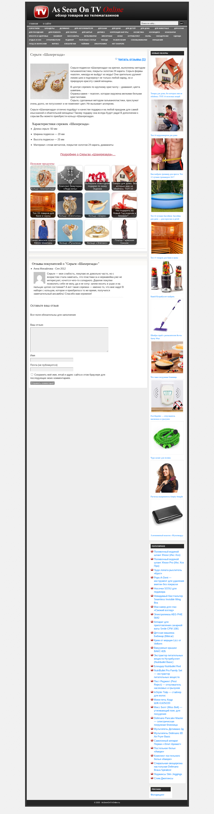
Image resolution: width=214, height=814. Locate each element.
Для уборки (71, 32)
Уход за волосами (38, 44)
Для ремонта (54, 32)
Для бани (102, 28)
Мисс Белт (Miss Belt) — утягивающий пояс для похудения (168, 710)
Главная (33, 23)
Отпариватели (53, 40)
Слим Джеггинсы (163, 778)
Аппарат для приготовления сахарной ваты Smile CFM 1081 (168, 625)
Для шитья (87, 32)
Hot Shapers (118, 44)
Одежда (177, 36)
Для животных (162, 28)
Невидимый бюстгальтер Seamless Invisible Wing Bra (168, 599)
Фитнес (55, 44)
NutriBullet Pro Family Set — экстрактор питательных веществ (168, 674)
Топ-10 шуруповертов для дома (164, 135)
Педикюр (69, 40)
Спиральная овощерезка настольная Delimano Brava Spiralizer (168, 766)
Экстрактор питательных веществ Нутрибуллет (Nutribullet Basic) (168, 658)
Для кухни (179, 28)
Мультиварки (90, 36)
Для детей (130, 28)
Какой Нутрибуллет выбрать (162, 296)
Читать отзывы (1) (132, 59)
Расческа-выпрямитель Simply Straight (167, 496)
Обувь (148, 36)
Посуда (104, 40)
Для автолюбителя (84, 28)
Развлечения (119, 40)
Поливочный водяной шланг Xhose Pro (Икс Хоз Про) (169, 562)
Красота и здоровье (38, 36)
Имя (32, 355)
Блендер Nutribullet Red (167, 666)
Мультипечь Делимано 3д (169, 729)
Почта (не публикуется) (44, 365)
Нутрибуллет (134, 36)
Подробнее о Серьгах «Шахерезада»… (88, 154)
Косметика (139, 32)
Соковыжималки (139, 40)
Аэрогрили (34, 28)
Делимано (64, 28)
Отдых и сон (35, 40)
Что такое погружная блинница (164, 377)
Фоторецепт (157, 794)
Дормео (101, 32)
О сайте (47, 23)
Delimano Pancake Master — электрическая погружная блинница (168, 721)
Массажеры (73, 36)
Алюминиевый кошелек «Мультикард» (167, 535)
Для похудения (36, 32)
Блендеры (50, 28)
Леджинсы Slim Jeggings (168, 774)
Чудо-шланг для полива (161, 457)
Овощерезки (162, 36)
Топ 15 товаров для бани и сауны (164, 257)
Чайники (85, 44)
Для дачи (116, 28)
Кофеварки (170, 32)
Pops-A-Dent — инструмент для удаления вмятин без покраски (169, 581)
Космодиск (154, 32)
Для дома (145, 28)
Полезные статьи (87, 40)
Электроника (100, 44)
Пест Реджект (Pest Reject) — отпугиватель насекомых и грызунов (167, 684)
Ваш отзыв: (36, 324)
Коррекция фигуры (119, 32)
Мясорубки (107, 36)
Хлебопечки (70, 44)
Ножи (120, 36)
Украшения (157, 40)
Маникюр (58, 36)
